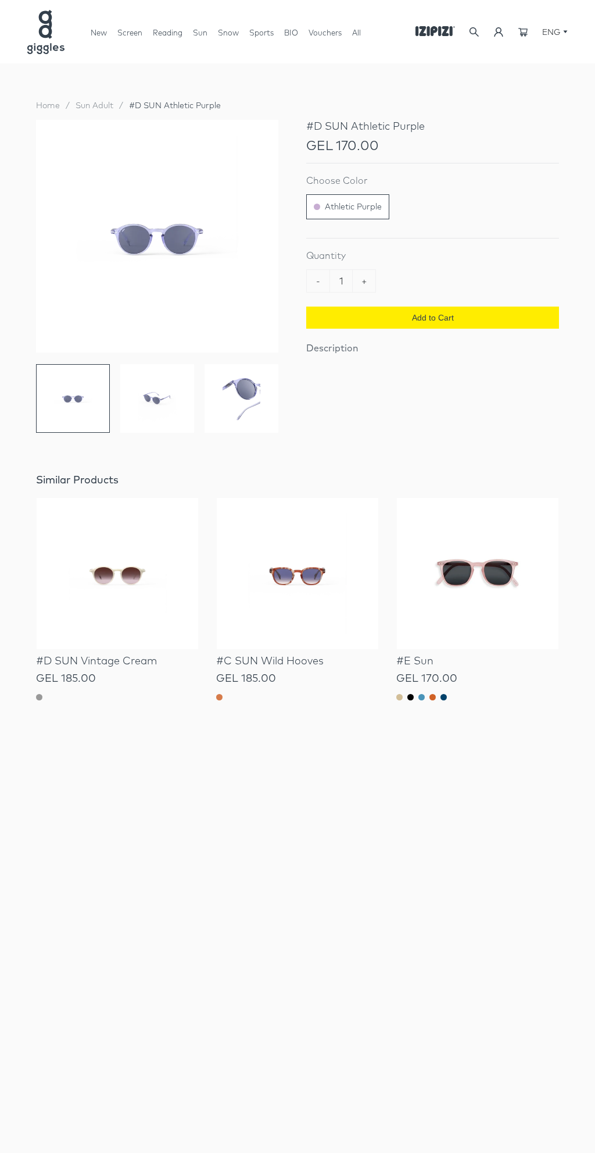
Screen (129, 37)
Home (48, 105)
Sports (261, 32)
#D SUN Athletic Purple (175, 105)
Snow (228, 37)
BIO (291, 32)
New (99, 32)
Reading (167, 32)
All (356, 32)
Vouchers (325, 32)
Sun (200, 37)
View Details (117, 618)
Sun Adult (94, 105)
